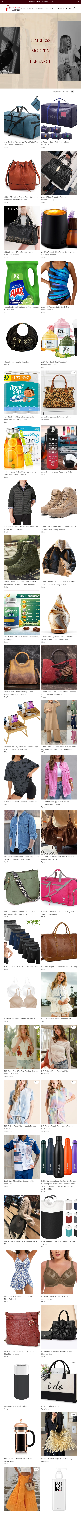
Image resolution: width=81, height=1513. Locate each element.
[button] (66, 91)
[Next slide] (36, 117)
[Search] (70, 8)
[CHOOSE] (36, 137)
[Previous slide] (7, 117)
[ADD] (73, 192)
